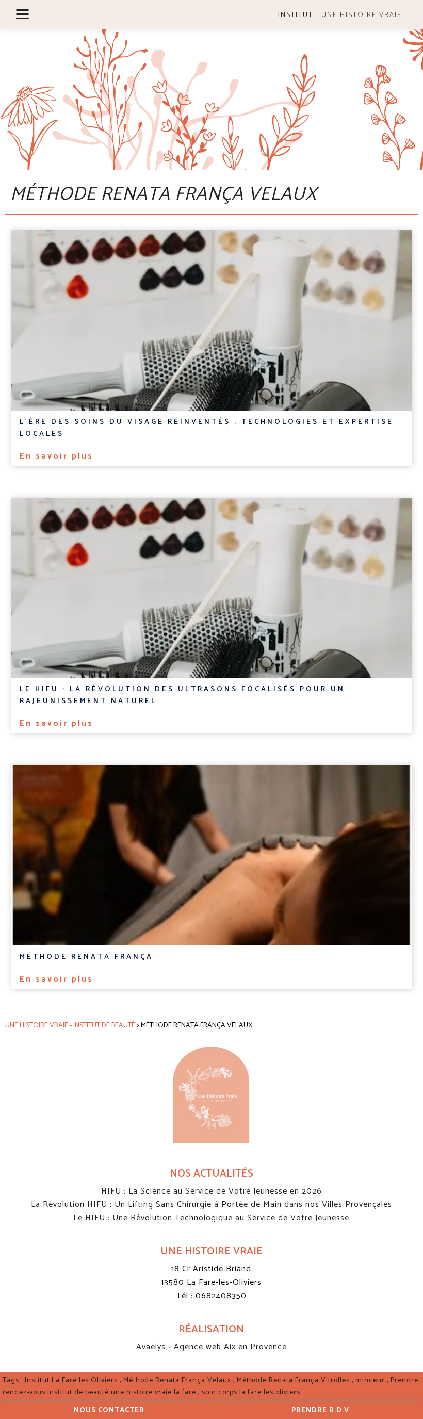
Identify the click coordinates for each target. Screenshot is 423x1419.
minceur (370, 1381)
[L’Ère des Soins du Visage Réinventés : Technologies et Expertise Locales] (211, 320)
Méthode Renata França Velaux (177, 1381)
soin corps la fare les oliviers (251, 1392)
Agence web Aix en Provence (230, 1347)
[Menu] (22, 14)
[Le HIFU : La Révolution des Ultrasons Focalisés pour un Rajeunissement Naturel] (211, 588)
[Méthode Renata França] (211, 855)
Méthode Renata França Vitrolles (293, 1381)
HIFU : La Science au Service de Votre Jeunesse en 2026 (211, 1191)
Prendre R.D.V (320, 1410)
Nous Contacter (109, 1410)
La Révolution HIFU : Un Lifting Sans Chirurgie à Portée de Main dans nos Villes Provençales (211, 1205)
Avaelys (152, 1347)
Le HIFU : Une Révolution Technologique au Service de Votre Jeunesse (211, 1218)
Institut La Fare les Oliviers (71, 1381)
